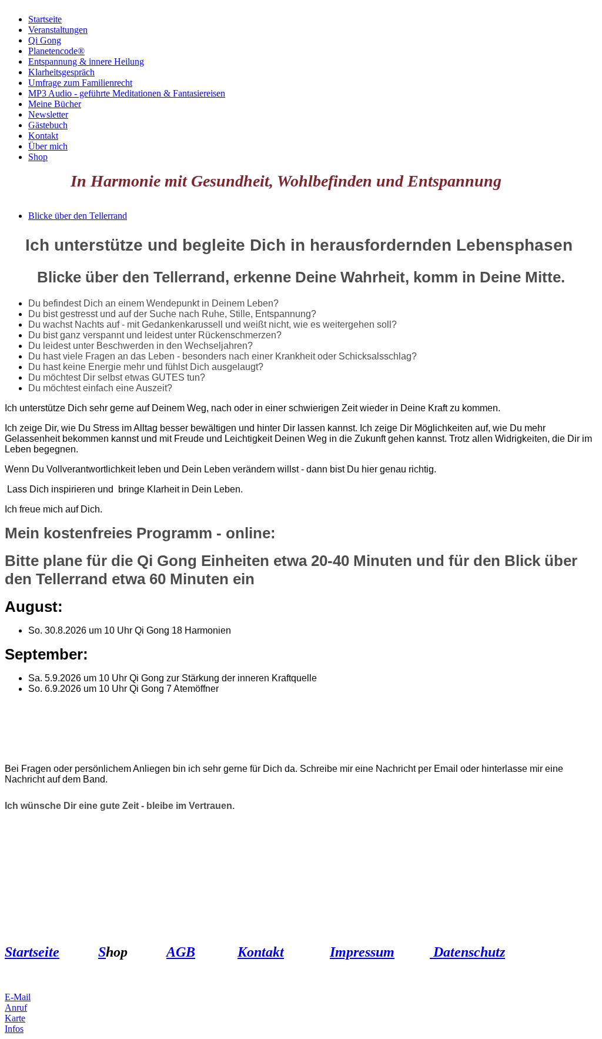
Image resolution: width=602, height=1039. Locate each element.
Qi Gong (44, 40)
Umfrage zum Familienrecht (80, 83)
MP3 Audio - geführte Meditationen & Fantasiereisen (126, 93)
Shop (38, 157)
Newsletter (48, 114)
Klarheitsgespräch (61, 72)
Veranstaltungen (58, 30)
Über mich (48, 146)
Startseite (45, 19)
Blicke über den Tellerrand (77, 216)
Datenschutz (467, 952)
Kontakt (43, 136)
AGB (180, 952)
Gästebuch (48, 125)
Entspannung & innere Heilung (86, 61)
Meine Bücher (54, 104)
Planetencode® (56, 51)
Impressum (362, 952)
